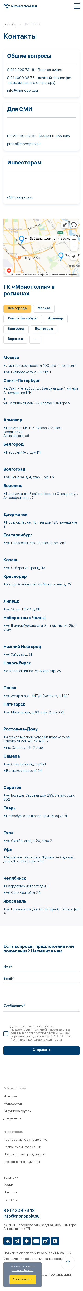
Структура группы (17, 1111)
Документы (12, 1119)
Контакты (10, 1200)
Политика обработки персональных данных (37, 1253)
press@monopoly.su (24, 144)
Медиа (8, 1185)
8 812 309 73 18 (20, 70)
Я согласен (22, 1280)
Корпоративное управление (25, 1140)
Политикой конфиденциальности (36, 1040)
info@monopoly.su (22, 91)
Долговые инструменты (21, 1162)
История (10, 1096)
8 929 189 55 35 (21, 136)
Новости (10, 1192)
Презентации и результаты (24, 1155)
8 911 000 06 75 (21, 78)
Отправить (41, 1050)
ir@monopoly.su (20, 198)
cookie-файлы (22, 1270)
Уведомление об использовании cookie (33, 1259)
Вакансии (10, 1178)
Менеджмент (13, 1104)
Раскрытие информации (22, 1147)
